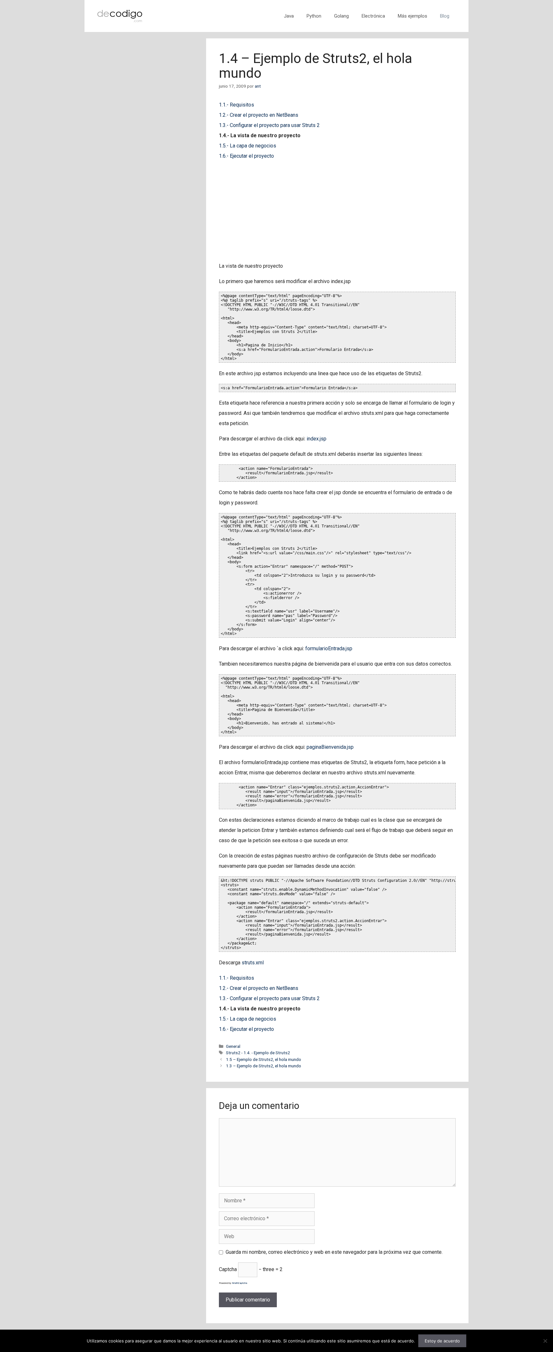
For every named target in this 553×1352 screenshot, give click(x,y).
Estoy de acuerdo (442, 1340)
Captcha (228, 1269)
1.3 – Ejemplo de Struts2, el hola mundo (263, 1065)
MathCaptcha (239, 1283)
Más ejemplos (412, 16)
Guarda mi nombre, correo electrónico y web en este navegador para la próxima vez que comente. (334, 1252)
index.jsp (316, 439)
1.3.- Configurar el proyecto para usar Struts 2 (269, 125)
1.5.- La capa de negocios (247, 146)
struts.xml (253, 963)
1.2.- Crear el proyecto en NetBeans (258, 115)
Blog (444, 16)
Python (314, 16)
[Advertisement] (337, 211)
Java (289, 16)
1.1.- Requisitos (236, 105)
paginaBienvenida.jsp (330, 747)
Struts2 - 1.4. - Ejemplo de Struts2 (258, 1052)
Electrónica (373, 16)
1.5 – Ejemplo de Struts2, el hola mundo (263, 1059)
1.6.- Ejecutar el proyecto (246, 156)
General (233, 1046)
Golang (341, 16)
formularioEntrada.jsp (328, 648)
